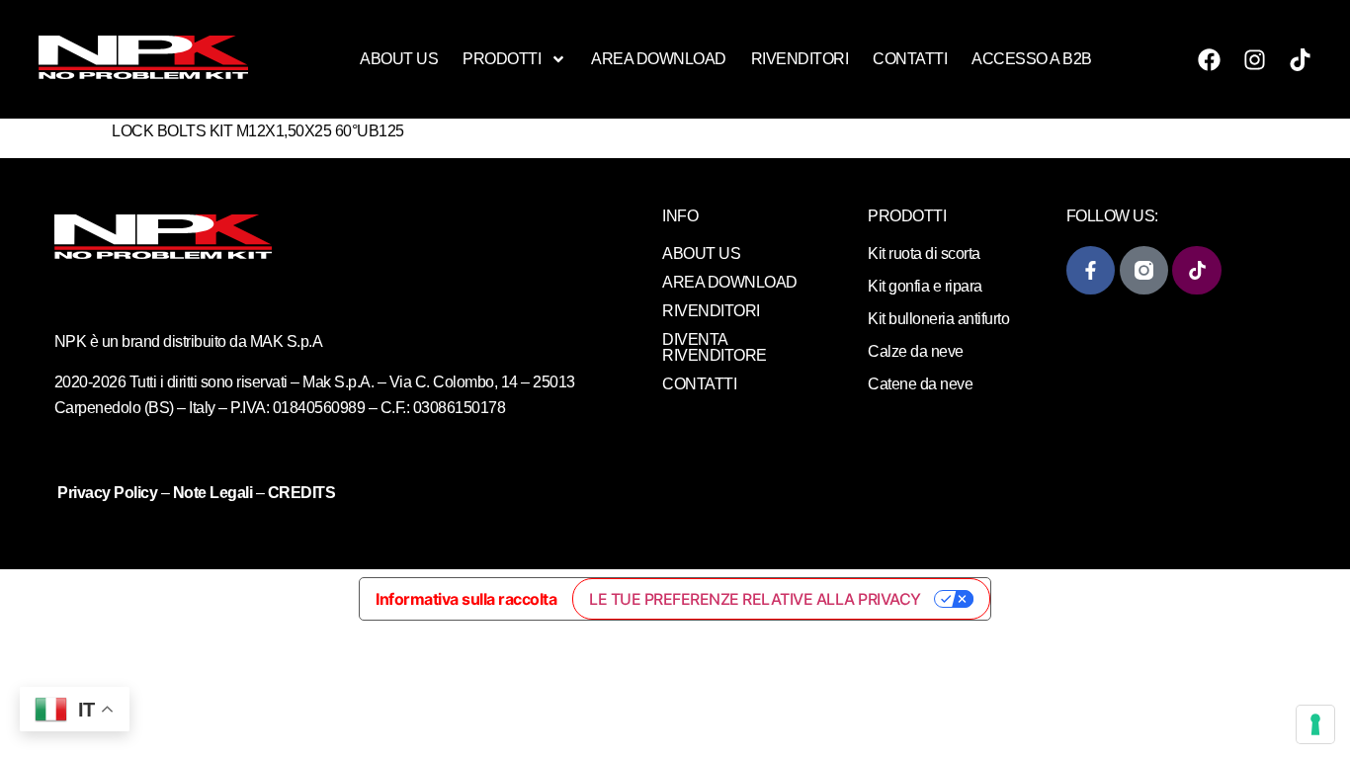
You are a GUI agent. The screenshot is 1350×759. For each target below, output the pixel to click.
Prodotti (502, 58)
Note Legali (213, 492)
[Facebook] (1209, 59)
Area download (658, 58)
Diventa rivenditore (714, 348)
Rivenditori (800, 58)
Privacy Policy (109, 492)
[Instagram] (1255, 59)
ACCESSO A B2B (1031, 58)
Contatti (910, 58)
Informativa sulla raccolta (466, 599)
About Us (399, 58)
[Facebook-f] (1090, 270)
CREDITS (302, 492)
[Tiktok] (1300, 59)
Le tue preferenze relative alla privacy (755, 599)
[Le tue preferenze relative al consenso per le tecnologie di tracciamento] (1315, 724)
